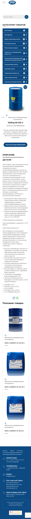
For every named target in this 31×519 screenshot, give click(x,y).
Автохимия (14, 30)
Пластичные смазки (15, 48)
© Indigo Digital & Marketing (15, 505)
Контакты (20, 450)
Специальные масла (15, 64)
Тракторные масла (15, 77)
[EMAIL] (4, 474)
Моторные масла (15, 44)
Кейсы (12, 450)
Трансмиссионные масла (15, 82)
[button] (25, 87)
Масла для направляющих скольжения (17, 118)
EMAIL (9, 474)
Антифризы (15, 35)
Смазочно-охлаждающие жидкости (15, 53)
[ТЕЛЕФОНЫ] (4, 466)
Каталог (5, 450)
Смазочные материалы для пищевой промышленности (15, 59)
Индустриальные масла (15, 39)
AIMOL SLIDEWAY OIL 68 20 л (14, 431)
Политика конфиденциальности (12, 452)
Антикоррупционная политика (12, 454)
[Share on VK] (13, 298)
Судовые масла (15, 69)
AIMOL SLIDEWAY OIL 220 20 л (14, 387)
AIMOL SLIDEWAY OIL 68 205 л (15, 343)
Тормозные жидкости (14, 73)
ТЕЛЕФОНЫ (11, 466)
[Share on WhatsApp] (17, 298)
